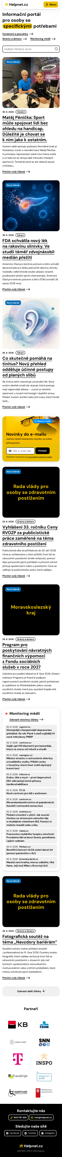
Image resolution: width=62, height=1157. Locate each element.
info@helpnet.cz (43, 1117)
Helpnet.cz (18, 4)
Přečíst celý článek (13, 171)
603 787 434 (19, 1117)
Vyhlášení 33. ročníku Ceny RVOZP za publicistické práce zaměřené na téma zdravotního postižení (30, 535)
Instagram (49, 1133)
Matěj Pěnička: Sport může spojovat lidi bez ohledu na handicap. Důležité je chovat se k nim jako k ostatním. (25, 129)
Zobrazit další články (29, 991)
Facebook (14, 1133)
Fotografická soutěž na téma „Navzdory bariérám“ (29, 939)
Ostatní (21, 112)
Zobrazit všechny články (23, 719)
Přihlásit (42, 450)
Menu (53, 4)
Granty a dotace (12, 38)
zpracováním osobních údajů (39, 457)
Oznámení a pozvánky (15, 33)
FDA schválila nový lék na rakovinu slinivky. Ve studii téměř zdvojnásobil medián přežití (28, 249)
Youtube (32, 1133)
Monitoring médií (40, 38)
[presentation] (31, 82)
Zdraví (20, 235)
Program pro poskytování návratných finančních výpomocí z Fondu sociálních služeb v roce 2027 (27, 656)
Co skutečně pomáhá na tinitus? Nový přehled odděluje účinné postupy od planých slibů (27, 366)
